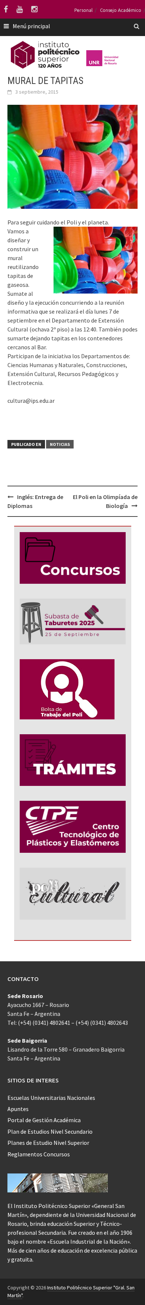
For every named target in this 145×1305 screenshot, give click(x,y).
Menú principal (31, 26)
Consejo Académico (120, 10)
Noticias (60, 444)
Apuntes (18, 1109)
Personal (83, 10)
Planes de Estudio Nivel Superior (48, 1142)
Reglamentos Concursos (38, 1154)
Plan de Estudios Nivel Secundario (50, 1131)
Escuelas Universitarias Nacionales (51, 1097)
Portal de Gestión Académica (44, 1120)
